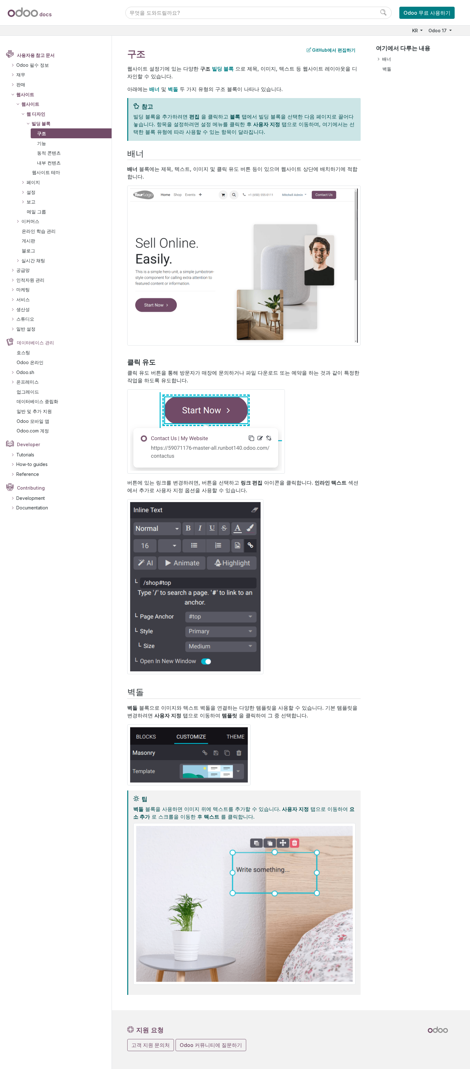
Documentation (32, 507)
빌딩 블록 (41, 123)
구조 (41, 133)
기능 (41, 143)
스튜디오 (25, 319)
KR (415, 30)
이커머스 (30, 221)
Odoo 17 (438, 30)
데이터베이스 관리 (35, 342)
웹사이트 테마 (46, 172)
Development (30, 498)
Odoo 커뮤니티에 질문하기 (211, 1045)
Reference (27, 474)
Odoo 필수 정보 (32, 65)
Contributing (31, 488)
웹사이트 (25, 94)
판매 (20, 84)
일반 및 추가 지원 (34, 411)
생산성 (23, 309)
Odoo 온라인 (30, 362)
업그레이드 (28, 391)
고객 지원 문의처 (150, 1045)
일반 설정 (25, 329)
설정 (31, 192)
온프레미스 (27, 382)
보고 (31, 201)
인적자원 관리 (30, 280)
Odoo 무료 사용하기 (426, 13)
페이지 (33, 182)
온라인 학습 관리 (39, 231)
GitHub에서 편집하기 (334, 50)
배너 (386, 59)
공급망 (23, 270)
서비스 (23, 299)
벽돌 (386, 69)
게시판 (28, 240)
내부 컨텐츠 (49, 162)
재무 (20, 74)
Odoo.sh (25, 372)
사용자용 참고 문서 (36, 55)
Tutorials (25, 454)
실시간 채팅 (33, 260)
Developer (28, 444)
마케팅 (23, 289)
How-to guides (32, 464)
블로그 (28, 250)
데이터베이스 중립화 (37, 401)
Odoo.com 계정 (33, 430)
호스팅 (23, 352)
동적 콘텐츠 (49, 153)
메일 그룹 (36, 211)
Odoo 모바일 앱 (33, 421)
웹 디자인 (36, 114)
